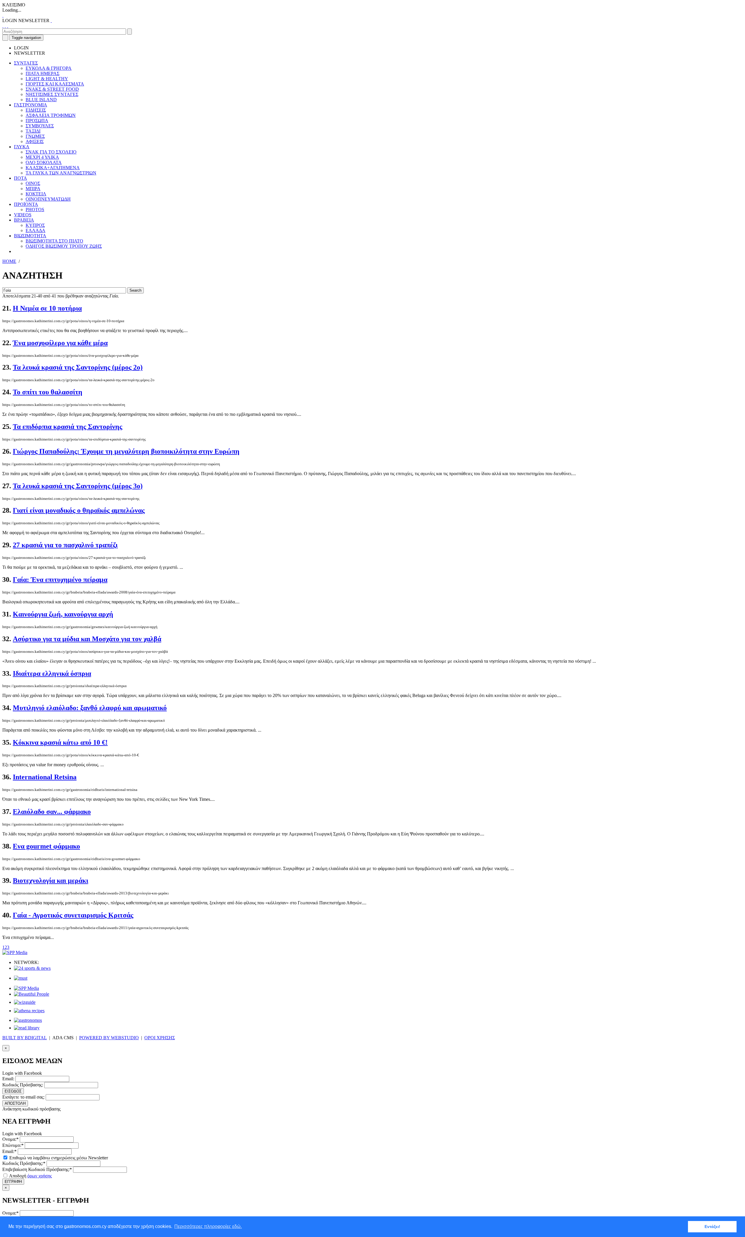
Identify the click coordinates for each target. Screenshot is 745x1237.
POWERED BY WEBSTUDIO (109, 1037)
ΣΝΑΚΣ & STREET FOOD (52, 89)
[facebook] (2, 25)
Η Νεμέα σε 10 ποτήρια (47, 308)
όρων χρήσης (39, 1175)
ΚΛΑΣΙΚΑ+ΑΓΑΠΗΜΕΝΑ (53, 167)
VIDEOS (22, 214)
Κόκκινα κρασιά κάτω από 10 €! (60, 742)
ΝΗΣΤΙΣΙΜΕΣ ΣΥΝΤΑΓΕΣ (52, 94)
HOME (9, 261)
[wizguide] (25, 1002)
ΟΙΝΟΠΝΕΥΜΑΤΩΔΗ (48, 199)
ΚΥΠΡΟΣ (35, 225)
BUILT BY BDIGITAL (24, 1037)
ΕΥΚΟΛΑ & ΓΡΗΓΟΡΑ (49, 68)
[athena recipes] (29, 1010)
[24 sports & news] (32, 968)
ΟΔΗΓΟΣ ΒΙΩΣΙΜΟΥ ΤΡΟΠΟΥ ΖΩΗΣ (64, 246)
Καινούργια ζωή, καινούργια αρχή (63, 614)
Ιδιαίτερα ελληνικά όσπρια (52, 673)
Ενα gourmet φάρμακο (46, 846)
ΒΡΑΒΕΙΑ (24, 220)
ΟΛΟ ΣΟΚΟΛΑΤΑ (44, 162)
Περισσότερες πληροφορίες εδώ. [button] (208, 1226)
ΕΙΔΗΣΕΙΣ (36, 110)
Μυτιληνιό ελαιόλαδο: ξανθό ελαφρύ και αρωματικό (90, 708)
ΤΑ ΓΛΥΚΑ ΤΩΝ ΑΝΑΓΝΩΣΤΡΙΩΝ (61, 172)
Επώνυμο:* (13, 1145)
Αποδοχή (30, 1175)
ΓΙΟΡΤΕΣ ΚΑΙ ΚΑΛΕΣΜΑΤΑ (55, 83)
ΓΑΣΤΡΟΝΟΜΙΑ (30, 104)
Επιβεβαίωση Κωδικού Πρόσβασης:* (37, 1169)
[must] (20, 978)
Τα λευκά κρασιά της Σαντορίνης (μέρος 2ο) (78, 367)
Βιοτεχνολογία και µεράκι (50, 880)
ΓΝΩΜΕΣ (35, 136)
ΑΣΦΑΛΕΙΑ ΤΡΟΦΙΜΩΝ (51, 115)
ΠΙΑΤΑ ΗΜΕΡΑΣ (42, 73)
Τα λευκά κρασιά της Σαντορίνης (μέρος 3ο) (78, 486)
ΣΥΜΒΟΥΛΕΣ (40, 125)
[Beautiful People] (31, 994)
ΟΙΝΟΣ (33, 183)
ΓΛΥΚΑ (21, 146)
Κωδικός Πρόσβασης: (22, 1084)
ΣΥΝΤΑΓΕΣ (26, 62)
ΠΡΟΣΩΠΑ (37, 120)
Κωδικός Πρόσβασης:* (23, 1163)
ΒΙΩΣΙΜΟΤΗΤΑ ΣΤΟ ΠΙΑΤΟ (54, 240)
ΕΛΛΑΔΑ (35, 230)
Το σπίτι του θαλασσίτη (47, 392)
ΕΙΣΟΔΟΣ (13, 1091)
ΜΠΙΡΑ (33, 188)
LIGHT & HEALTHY (47, 78)
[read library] (27, 1027)
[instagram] (5, 25)
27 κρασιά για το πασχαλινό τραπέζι (65, 545)
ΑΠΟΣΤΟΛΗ (15, 1103)
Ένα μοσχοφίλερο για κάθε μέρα (60, 343)
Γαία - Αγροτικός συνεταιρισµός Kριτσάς (73, 915)
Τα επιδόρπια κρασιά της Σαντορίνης (67, 426)
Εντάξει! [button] (712, 1226)
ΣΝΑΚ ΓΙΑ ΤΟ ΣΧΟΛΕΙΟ (51, 151)
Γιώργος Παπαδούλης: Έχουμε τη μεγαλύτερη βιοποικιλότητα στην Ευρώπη (126, 451)
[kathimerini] (26, 988)
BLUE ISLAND (41, 99)
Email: (8, 1078)
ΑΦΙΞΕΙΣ (35, 141)
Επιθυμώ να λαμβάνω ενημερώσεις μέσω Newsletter (58, 1157)
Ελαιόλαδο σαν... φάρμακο (52, 811)
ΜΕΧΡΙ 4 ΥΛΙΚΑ (42, 157)
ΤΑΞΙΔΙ (33, 131)
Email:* (9, 1151)
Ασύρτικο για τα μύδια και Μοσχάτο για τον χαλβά (87, 639)
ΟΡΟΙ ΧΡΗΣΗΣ (159, 1037)
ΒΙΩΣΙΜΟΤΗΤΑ (30, 235)
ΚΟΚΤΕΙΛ (36, 193)
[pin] (7, 25)
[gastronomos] (28, 1020)
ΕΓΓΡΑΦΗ (13, 1181)
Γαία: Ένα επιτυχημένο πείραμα (60, 579)
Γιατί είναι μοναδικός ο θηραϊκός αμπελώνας (79, 510)
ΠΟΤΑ (20, 178)
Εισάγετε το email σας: (23, 1097)
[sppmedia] (14, 952)
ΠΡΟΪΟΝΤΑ (26, 204)
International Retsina (45, 777)
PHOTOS (35, 209)
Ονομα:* (10, 1139)
